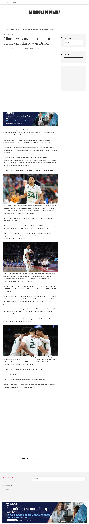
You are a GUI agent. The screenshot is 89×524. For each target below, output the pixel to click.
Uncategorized (8, 34)
